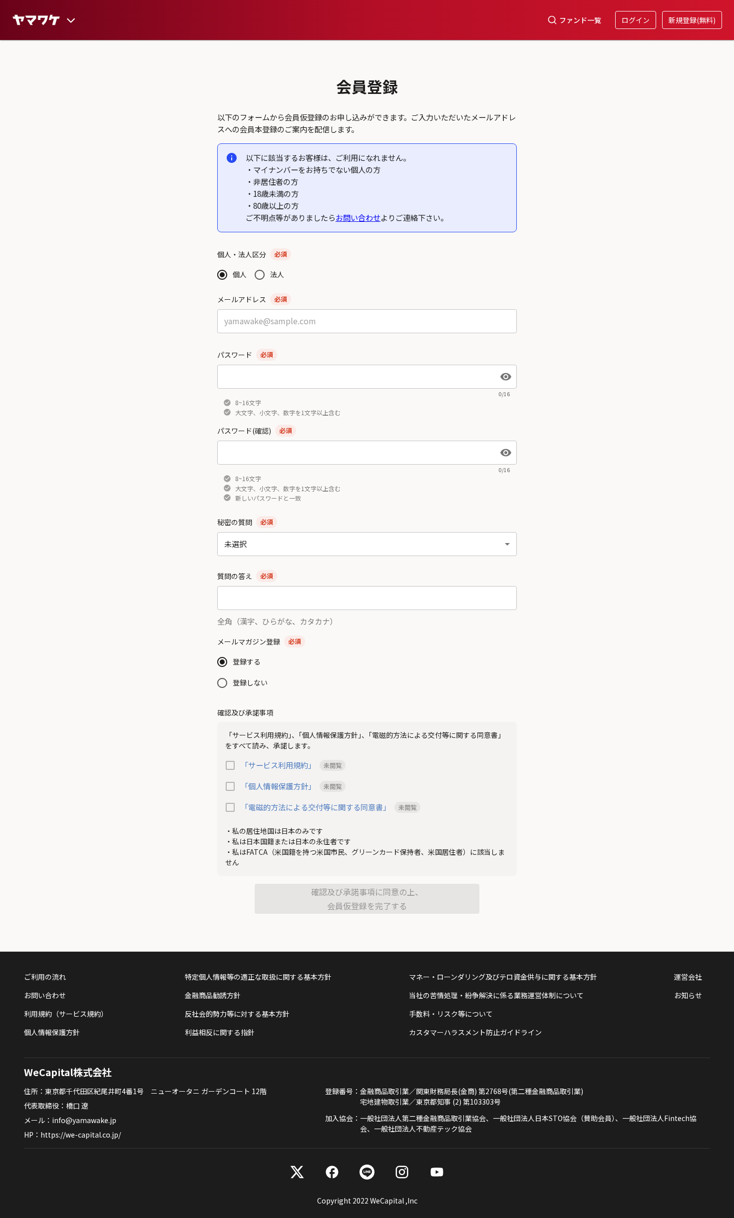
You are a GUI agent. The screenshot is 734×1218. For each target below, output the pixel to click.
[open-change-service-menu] (71, 20)
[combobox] (367, 544)
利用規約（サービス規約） (66, 1014)
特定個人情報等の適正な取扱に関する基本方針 (258, 977)
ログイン (636, 20)
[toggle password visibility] (506, 377)
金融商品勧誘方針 (213, 995)
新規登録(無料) (692, 20)
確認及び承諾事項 (245, 712)
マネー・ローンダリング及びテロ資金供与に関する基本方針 (503, 977)
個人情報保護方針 (52, 1032)
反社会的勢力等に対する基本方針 (237, 1014)
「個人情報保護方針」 (278, 785)
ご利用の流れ (45, 977)
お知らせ (688, 995)
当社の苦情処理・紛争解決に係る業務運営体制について (496, 995)
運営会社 (688, 977)
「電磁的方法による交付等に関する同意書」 (315, 806)
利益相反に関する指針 (220, 1032)
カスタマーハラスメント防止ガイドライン (475, 1032)
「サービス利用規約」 (278, 764)
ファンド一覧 (580, 20)
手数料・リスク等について (451, 1014)
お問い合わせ (358, 217)
